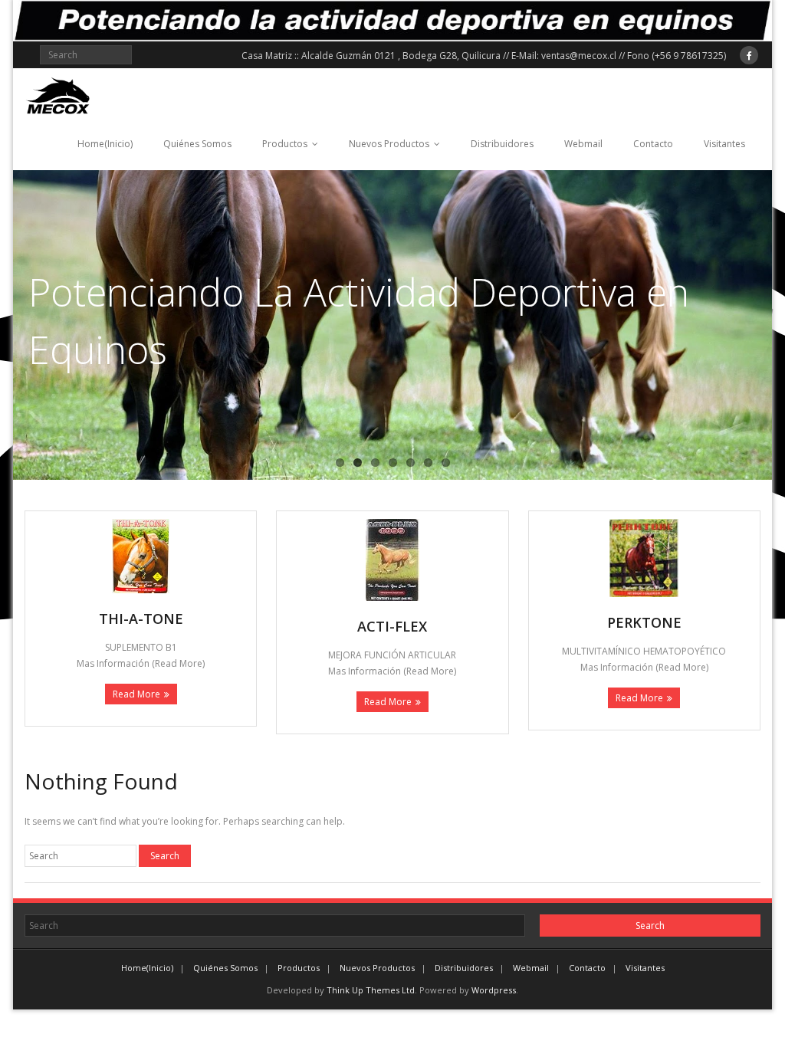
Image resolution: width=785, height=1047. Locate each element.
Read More (136, 694)
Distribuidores (502, 143)
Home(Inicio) (105, 143)
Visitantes (724, 143)
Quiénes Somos (197, 143)
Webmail (583, 143)
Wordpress (493, 990)
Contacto (653, 143)
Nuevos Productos (389, 143)
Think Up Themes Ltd (371, 990)
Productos (284, 143)
